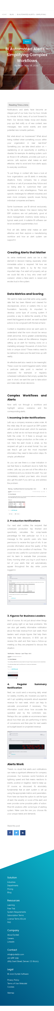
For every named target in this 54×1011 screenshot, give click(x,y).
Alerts (27, 42)
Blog (9, 892)
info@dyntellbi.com (15, 954)
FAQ (9, 922)
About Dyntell (13, 935)
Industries (11, 882)
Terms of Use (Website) (17, 983)
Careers (10, 938)
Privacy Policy (13, 980)
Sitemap (10, 993)
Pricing (10, 889)
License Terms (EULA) (16, 919)
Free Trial (11, 909)
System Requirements (16, 912)
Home (4, 14)
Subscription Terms (15, 915)
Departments (12, 885)
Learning (11, 905)
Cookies (10, 987)
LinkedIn (10, 942)
